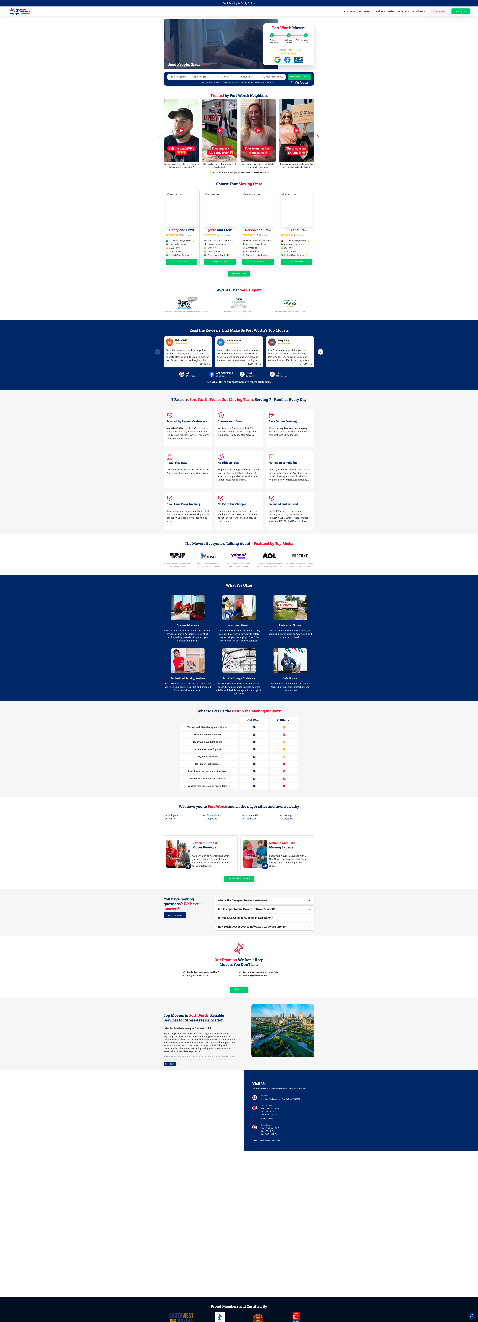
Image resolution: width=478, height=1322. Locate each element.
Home (254, 1141)
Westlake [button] (288, 818)
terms (229, 82)
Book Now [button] (461, 11)
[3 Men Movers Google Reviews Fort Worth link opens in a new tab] (279, 60)
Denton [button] (172, 818)
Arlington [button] (173, 815)
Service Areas (265, 1141)
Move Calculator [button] (347, 11)
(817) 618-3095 (267, 1118)
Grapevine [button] (212, 818)
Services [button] (379, 11)
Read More (170, 1064)
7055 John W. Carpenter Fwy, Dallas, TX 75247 (280, 1099)
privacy (237, 82)
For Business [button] (417, 11)
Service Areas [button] (364, 11)
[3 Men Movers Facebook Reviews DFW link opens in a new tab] (289, 60)
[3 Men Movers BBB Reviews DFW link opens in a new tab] (298, 60)
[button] (438, 11)
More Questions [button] (175, 915)
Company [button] (402, 11)
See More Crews (239, 273)
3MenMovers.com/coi (297, 517)
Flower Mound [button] (214, 815)
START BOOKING (182, 261)
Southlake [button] (250, 818)
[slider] (289, 53)
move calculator (183, 469)
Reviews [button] (391, 11)
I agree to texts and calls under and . (240, 82)
